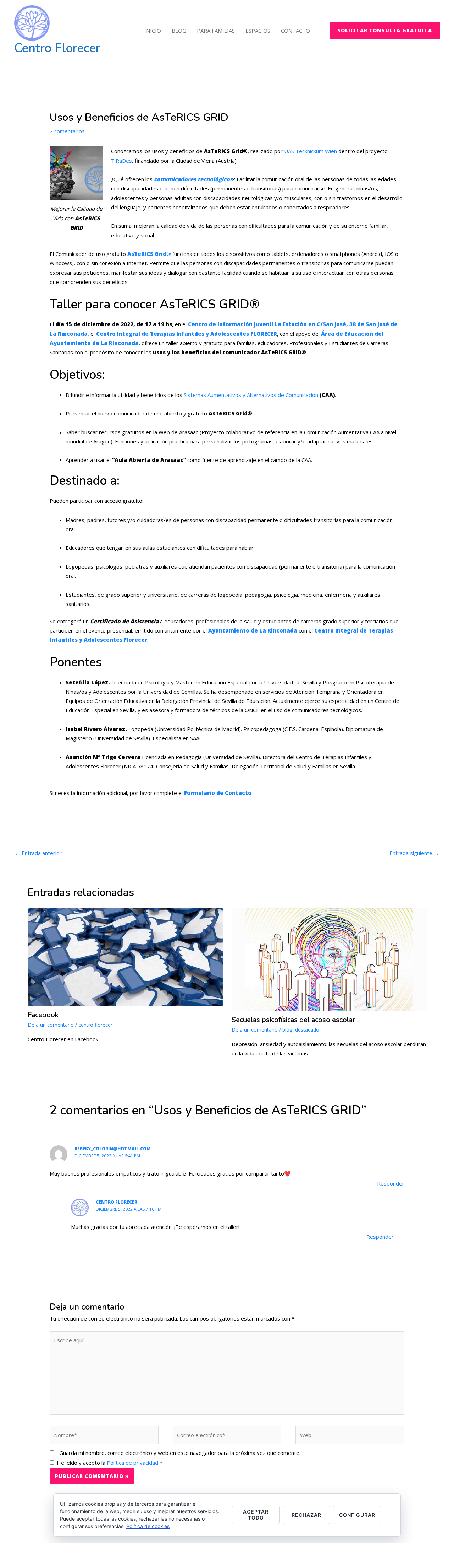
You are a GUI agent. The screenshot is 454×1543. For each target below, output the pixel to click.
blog (287, 1029)
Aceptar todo (255, 1515)
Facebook (43, 1015)
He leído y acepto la (109, 1462)
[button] (385, 30)
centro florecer (95, 1024)
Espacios (257, 30)
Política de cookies (148, 1526)
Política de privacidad (133, 1462)
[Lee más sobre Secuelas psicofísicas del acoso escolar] (329, 959)
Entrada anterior (38, 852)
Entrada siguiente (414, 852)
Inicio (152, 30)
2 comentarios (67, 131)
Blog (179, 30)
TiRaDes (121, 160)
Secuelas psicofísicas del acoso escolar (293, 1020)
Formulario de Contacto (217, 792)
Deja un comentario (51, 1024)
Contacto (295, 30)
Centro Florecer (57, 48)
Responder (390, 1183)
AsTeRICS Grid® (149, 253)
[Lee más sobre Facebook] (125, 956)
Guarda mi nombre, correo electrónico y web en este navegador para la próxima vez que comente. (179, 1452)
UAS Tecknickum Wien (310, 151)
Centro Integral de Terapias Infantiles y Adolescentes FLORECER (186, 333)
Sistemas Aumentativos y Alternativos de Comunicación (251, 394)
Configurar (357, 1515)
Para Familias (216, 30)
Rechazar (306, 1515)
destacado (307, 1029)
